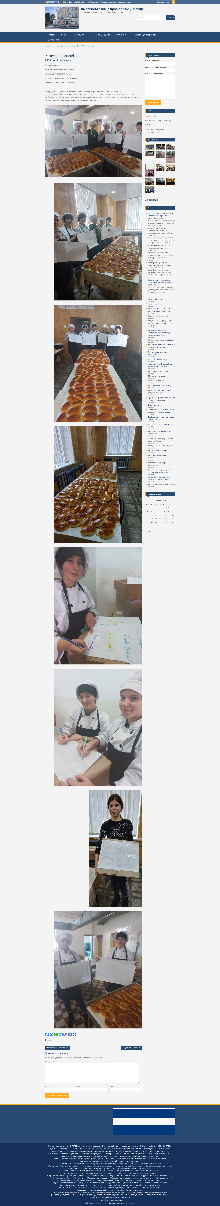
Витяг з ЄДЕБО (96, 1185)
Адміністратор (65, 60)
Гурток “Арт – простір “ (59, 1148)
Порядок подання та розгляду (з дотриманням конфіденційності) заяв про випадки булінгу (108, 1195)
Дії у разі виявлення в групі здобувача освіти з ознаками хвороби (113, 1175)
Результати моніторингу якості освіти (74, 1187)
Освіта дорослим (161, 1178)
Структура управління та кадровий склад (157, 1175)
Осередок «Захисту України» (105, 1156)
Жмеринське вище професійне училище (112, 9)
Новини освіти (156, 207)
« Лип (147, 532)
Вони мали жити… (155, 405)
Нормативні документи (130, 1146)
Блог (79, 46)
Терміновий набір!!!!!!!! (156, 299)
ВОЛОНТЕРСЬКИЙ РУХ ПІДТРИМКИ (99, 1148)
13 (160, 515)
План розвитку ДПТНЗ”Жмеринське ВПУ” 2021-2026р (135, 1173)
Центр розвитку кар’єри (91, 1146)
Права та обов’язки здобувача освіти (77, 1156)
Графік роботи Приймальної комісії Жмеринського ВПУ (129, 1154)
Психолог (133, 1163)
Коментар (49, 1062)
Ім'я (47, 1086)
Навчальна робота (112, 1185)
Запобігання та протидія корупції (159, 1166)
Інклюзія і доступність (61, 1195)
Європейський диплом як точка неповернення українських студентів (160, 215)
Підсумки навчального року (159, 316)
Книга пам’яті (54, 40)
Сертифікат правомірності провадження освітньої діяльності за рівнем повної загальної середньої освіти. (125, 1183)
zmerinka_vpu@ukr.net (74, 2)
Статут (158, 1180)
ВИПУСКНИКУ (164, 1148)
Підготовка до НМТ (162, 1154)
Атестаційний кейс (111, 1146)
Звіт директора (144, 1168)
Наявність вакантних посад (156, 1195)
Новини (138, 1180)
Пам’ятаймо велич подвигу (158, 371)
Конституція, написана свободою (161, 340)
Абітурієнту (121, 35)
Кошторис (96, 1187)
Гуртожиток (148, 1180)
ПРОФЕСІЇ (75, 1149)
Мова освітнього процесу (97, 1178)
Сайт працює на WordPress (95, 1203)
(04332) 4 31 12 (53, 2)
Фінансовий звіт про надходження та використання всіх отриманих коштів (132, 1187)
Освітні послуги (78, 1178)
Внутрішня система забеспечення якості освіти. (141, 1185)
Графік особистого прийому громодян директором (110, 1197)
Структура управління (61, 1178)
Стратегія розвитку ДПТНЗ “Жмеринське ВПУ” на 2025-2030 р (88, 1173)
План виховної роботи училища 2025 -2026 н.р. (77, 1180)
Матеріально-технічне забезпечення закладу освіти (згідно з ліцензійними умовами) (103, 1168)
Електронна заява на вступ (58, 1146)
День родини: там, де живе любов (161, 484)
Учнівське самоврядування (91, 1154)
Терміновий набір (155, 304)
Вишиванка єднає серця (157, 451)
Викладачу (79, 35)
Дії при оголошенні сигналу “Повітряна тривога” (65, 1175)
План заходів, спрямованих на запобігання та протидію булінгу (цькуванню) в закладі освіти (89, 1192)
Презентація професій (143, 35)
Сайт (112, 1086)
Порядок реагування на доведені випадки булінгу (147, 1192)
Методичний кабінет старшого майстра (64, 1166)
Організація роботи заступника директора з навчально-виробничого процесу (112, 1166)
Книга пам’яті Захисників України (93, 1161)
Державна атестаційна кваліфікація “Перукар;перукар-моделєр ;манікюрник (160, 332)
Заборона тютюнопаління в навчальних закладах (138, 1156)
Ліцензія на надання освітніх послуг (67, 1183)
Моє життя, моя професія (158, 376)
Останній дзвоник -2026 (157, 359)
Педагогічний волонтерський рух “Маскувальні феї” (72, 1151)
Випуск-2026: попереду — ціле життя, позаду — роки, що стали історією (161, 323)
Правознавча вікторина (57, 1047)
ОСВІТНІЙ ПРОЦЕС (165, 1146)
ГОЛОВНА (76, 1146)
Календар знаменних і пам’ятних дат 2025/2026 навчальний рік (141, 1159)
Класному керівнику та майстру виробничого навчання (146, 1151)
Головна (51, 35)
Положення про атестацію (150, 1163)
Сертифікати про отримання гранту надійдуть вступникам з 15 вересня (161, 265)
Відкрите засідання (131, 1047)
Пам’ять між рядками (156, 381)
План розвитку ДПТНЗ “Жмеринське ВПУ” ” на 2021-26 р (138, 1171)
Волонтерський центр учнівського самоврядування (136, 1148)
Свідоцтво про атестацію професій (74, 1185)
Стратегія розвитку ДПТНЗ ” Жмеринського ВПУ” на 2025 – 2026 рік (87, 1171)
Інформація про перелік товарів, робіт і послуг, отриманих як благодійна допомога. (110, 1190)
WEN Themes (130, 1203)
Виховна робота (148, 1146)
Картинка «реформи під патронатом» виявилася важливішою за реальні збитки (160, 230)
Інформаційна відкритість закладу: (108, 1151)
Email (80, 1086)
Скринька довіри (133, 1161)
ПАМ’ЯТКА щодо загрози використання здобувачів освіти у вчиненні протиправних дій (93, 1163)
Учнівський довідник (100, 35)
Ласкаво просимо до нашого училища (116, 2)
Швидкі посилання (163, 2)
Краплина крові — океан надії (159, 385)
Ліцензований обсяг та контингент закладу (115, 1180)
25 (152, 522)
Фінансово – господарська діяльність (64, 1154)
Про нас (64, 35)
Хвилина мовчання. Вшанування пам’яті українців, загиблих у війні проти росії (84, 1159)
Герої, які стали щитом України (160, 446)
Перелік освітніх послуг (142, 1178)
